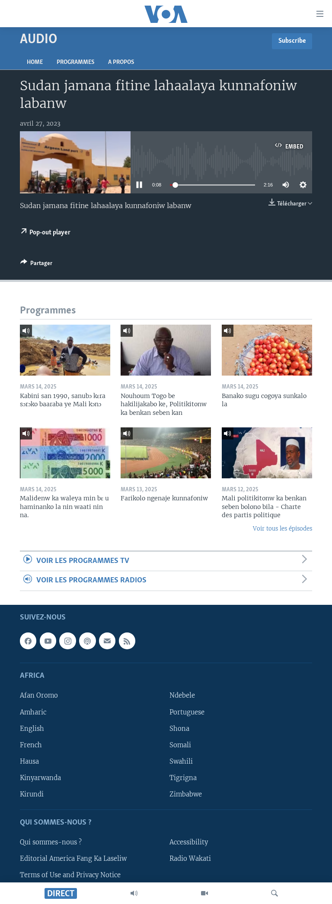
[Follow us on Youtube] (48, 640)
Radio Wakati (190, 859)
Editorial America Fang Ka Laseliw (73, 859)
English (32, 728)
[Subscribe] (107, 640)
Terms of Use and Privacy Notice (70, 875)
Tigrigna (183, 777)
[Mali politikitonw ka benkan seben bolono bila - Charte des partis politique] (267, 452)
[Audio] (134, 893)
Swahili (181, 761)
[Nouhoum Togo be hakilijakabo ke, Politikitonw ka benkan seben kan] (166, 350)
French (31, 745)
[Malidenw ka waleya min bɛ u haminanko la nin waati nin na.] (65, 452)
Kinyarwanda (40, 777)
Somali (180, 745)
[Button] (36, 264)
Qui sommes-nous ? (51, 842)
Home (35, 62)
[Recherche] (274, 893)
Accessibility (188, 842)
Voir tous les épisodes (282, 528)
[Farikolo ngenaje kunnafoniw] (166, 452)
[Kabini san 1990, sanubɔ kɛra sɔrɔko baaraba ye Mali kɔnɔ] (65, 350)
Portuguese (186, 712)
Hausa (29, 761)
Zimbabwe (185, 794)
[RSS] (127, 640)
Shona (179, 728)
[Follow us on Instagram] (67, 640)
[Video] (204, 893)
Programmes (75, 62)
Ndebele (182, 695)
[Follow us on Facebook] (28, 640)
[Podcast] (87, 640)
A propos (121, 62)
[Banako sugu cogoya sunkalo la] (267, 350)
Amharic (33, 712)
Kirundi (32, 794)
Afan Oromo (39, 695)
